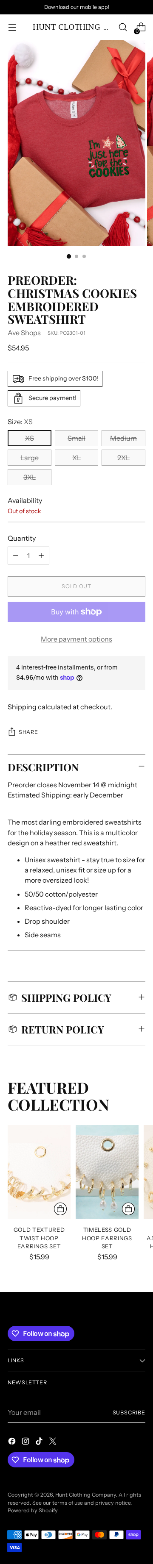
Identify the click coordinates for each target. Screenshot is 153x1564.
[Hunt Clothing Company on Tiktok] (40, 1442)
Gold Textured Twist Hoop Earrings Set (39, 1238)
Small (76, 438)
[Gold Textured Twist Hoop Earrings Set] (39, 1172)
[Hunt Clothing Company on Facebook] (13, 1442)
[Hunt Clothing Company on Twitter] (53, 1442)
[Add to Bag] (60, 1209)
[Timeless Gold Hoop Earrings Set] (107, 1172)
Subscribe (129, 1412)
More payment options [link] (76, 639)
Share (28, 732)
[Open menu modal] (12, 27)
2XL (123, 457)
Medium (123, 438)
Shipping (22, 707)
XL (76, 457)
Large (29, 457)
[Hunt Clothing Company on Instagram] (26, 1442)
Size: (20, 421)
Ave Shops (24, 332)
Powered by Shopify (33, 1510)
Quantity (22, 538)
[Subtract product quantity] (15, 555)
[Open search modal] (122, 27)
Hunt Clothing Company (85, 1495)
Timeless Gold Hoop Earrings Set (107, 1238)
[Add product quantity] (41, 555)
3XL (29, 477)
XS (29, 438)
